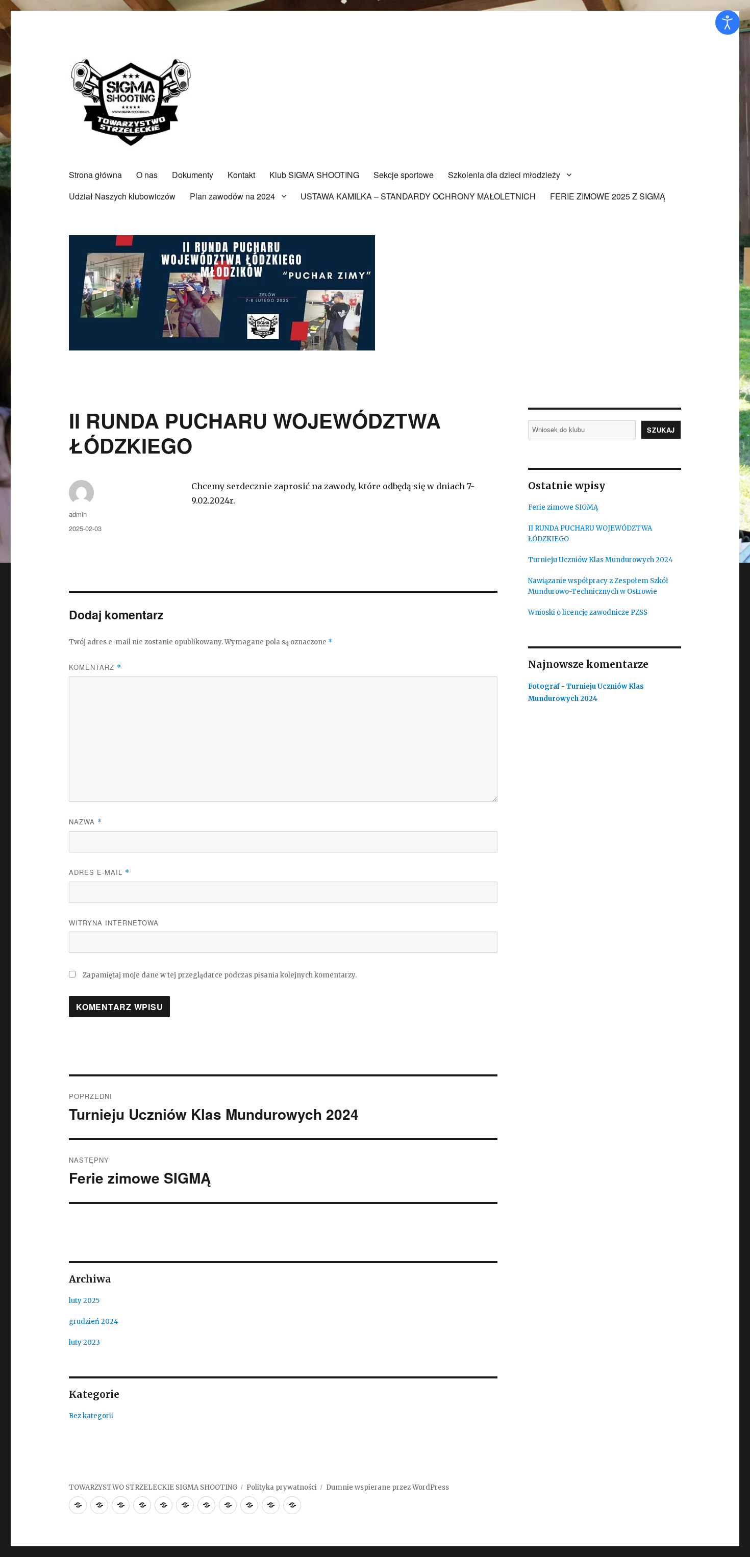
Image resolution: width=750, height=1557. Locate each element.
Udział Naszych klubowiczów (122, 196)
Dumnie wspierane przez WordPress (387, 1487)
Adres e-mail (99, 872)
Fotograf (544, 686)
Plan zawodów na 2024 (232, 196)
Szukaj (661, 430)
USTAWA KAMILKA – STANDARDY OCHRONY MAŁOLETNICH (418, 196)
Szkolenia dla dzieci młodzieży (504, 175)
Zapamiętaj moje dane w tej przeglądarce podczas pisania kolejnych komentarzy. (220, 975)
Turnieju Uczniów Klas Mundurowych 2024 (600, 560)
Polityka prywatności (281, 1487)
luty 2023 (84, 1342)
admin (78, 514)
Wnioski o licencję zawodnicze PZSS (587, 612)
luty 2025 (84, 1300)
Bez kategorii (91, 1416)
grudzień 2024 (93, 1321)
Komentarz (95, 667)
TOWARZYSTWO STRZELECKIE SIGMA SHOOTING (153, 1487)
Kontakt (241, 175)
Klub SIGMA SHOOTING (314, 175)
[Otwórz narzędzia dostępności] (727, 22)
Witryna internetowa (114, 922)
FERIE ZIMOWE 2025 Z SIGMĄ (607, 196)
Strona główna (95, 175)
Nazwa (85, 821)
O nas (147, 175)
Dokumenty (192, 175)
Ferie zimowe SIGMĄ (563, 507)
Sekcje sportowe (403, 175)
